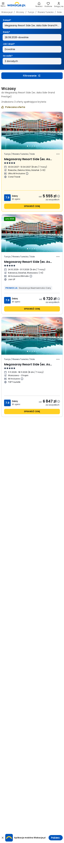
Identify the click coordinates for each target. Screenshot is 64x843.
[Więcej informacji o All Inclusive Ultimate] (31, 276)
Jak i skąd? (9, 43)
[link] (16, 4)
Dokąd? (7, 20)
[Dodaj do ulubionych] (58, 116)
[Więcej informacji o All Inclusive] (22, 378)
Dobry (15, 196)
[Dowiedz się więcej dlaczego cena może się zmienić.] (58, 196)
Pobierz (55, 837)
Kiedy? (6, 32)
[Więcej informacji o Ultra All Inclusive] (27, 173)
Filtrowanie (30, 75)
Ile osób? (7, 55)
